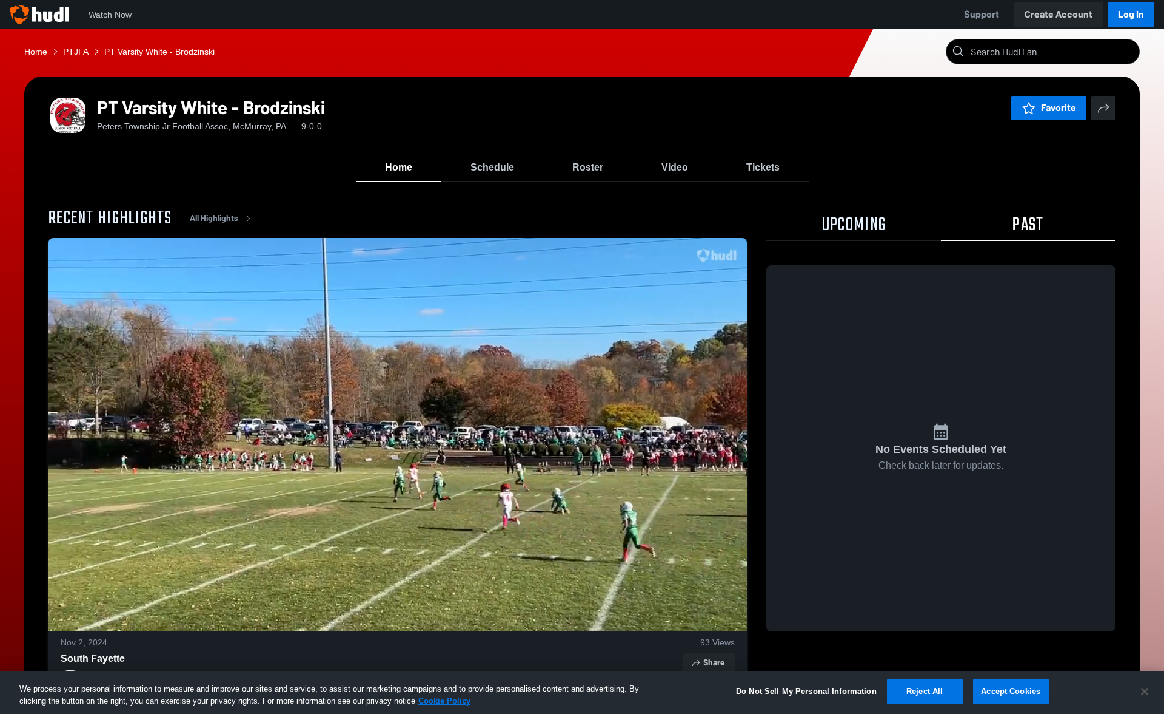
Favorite (1058, 108)
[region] (582, 692)
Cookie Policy (444, 701)
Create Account (1058, 14)
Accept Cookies (1010, 691)
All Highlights (214, 218)
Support (981, 14)
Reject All (924, 691)
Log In (1131, 14)
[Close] (1144, 691)
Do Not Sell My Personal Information (806, 691)
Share (713, 663)
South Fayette (93, 658)
